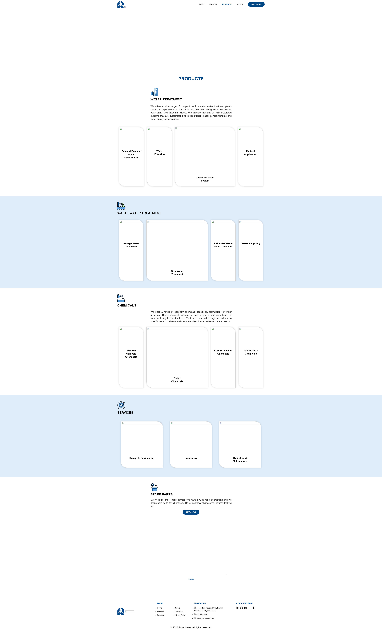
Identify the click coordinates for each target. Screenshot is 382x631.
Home (201, 4)
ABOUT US (213, 4)
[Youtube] (249, 608)
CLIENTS (239, 4)
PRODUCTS (226, 4)
